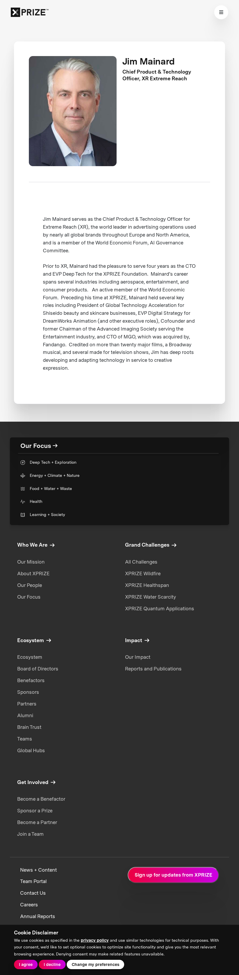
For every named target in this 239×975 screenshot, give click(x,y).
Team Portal (33, 881)
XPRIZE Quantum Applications (159, 608)
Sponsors (28, 692)
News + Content (38, 870)
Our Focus (29, 597)
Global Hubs (31, 750)
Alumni (25, 715)
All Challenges (141, 562)
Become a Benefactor (41, 799)
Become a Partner (37, 822)
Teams (24, 739)
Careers (29, 905)
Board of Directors (37, 669)
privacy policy (95, 940)
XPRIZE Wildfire (143, 573)
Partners (26, 704)
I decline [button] (52, 964)
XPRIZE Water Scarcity (150, 597)
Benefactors (31, 680)
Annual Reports (37, 916)
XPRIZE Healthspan (147, 585)
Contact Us (33, 893)
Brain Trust (29, 727)
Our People (29, 585)
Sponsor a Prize (34, 811)
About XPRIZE (33, 573)
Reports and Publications (153, 669)
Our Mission (31, 562)
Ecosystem (29, 657)
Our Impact (137, 657)
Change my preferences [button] (95, 964)
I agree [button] (26, 964)
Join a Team (30, 834)
